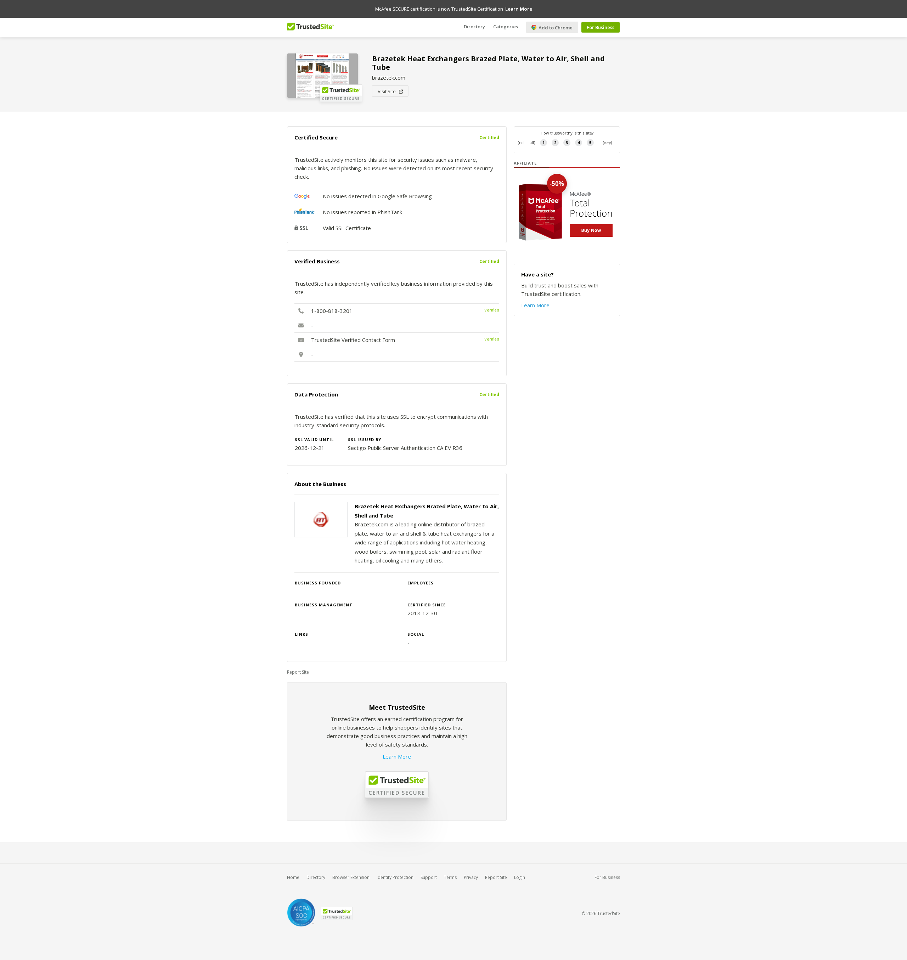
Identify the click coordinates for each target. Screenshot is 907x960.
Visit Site (388, 91)
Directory (474, 26)
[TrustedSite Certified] (337, 913)
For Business (600, 27)
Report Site (298, 672)
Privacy (471, 877)
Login (519, 877)
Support (429, 877)
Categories (505, 26)
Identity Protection (395, 877)
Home (293, 877)
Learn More (397, 756)
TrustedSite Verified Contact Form (353, 339)
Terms (450, 877)
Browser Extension (351, 877)
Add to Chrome (555, 27)
